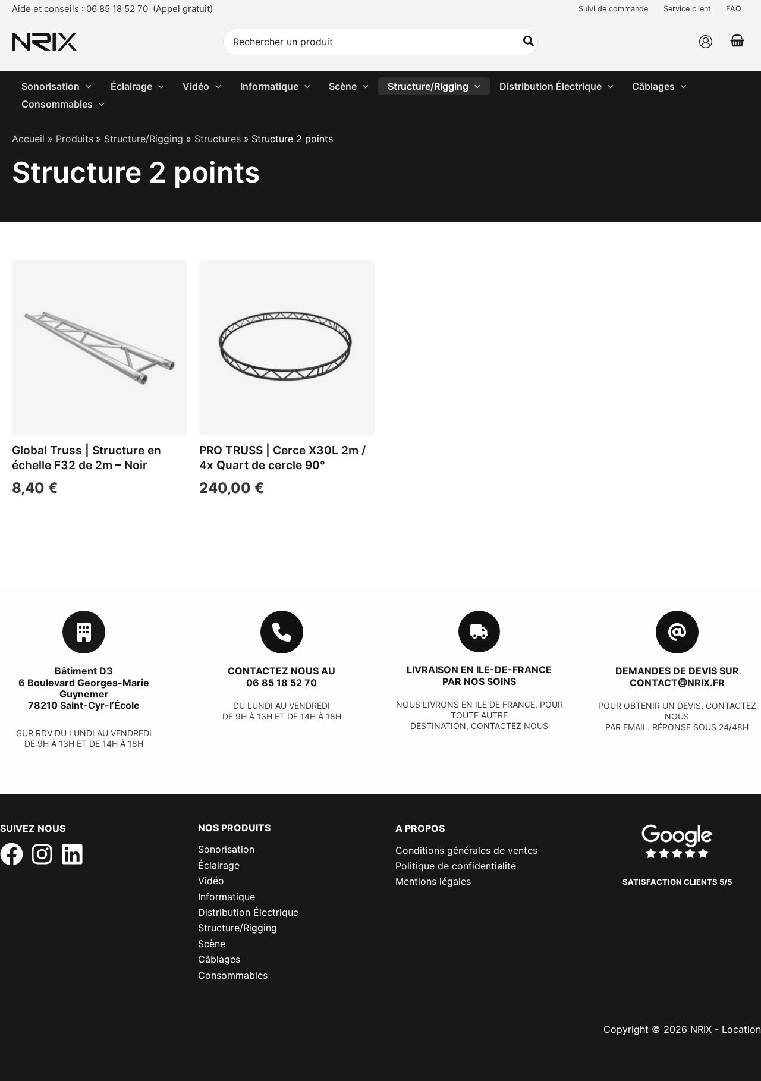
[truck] (479, 631)
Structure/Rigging (237, 928)
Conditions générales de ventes (466, 850)
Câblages (219, 959)
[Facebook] (11, 854)
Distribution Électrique (248, 912)
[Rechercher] (529, 42)
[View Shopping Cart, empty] (737, 42)
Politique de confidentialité (455, 866)
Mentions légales (433, 881)
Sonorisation (226, 849)
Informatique (226, 897)
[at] (677, 632)
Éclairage (219, 865)
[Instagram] (42, 854)
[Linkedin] (72, 854)
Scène (211, 944)
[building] (83, 632)
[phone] (281, 632)
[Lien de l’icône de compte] (706, 41)
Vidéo (211, 881)
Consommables (233, 975)
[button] (86, 86)
